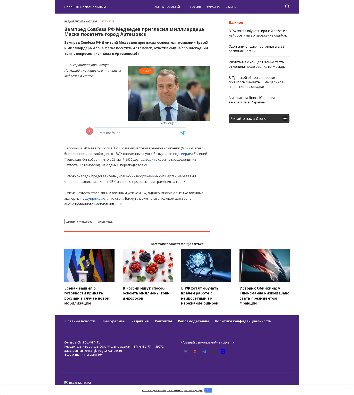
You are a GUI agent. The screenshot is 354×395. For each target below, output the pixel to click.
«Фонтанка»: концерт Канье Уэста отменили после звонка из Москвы (257, 64)
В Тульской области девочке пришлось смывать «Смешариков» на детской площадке (257, 82)
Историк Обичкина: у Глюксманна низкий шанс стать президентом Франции (264, 295)
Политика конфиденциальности (243, 321)
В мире (231, 7)
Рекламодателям (193, 321)
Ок (208, 390)
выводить (149, 159)
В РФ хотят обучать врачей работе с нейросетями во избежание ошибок (258, 33)
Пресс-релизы (113, 321)
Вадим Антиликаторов (80, 21)
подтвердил (183, 153)
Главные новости (80, 321)
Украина (213, 7)
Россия (195, 7)
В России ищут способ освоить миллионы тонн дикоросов (146, 292)
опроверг (72, 181)
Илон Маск (105, 221)
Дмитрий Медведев (79, 221)
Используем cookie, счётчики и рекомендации (172, 390)
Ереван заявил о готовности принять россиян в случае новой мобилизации (86, 295)
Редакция (140, 321)
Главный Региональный (85, 7)
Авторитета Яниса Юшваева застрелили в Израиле (252, 99)
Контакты (163, 321)
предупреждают (93, 198)
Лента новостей (167, 7)
